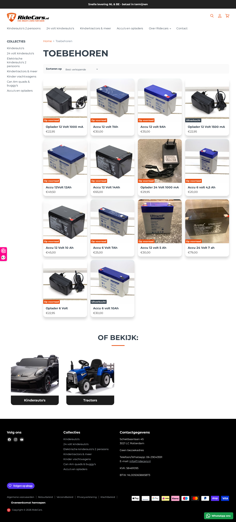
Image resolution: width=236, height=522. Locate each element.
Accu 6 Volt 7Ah (105, 247)
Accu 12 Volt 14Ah (106, 187)
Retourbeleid (45, 497)
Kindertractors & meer (95, 28)
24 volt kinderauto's (60, 28)
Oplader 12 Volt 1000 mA (64, 127)
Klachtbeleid (108, 497)
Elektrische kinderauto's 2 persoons (16, 62)
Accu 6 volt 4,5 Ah (201, 187)
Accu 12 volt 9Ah (153, 127)
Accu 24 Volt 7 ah (201, 247)
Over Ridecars (159, 28)
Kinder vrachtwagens (21, 76)
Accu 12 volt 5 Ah (153, 247)
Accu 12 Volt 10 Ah (60, 247)
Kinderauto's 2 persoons (24, 28)
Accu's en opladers (130, 28)
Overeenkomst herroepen (28, 502)
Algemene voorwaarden (20, 497)
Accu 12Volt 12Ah (59, 187)
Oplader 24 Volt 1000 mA (159, 187)
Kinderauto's (15, 48)
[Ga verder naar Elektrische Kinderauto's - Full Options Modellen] (35, 378)
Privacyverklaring (87, 497)
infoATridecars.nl (140, 461)
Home (47, 41)
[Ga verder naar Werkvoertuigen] (90, 378)
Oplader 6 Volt (57, 308)
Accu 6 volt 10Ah (106, 308)
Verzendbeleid (65, 497)
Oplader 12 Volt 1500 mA (206, 127)
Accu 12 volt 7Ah (105, 127)
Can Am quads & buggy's (79, 464)
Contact (182, 28)
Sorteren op (54, 68)
